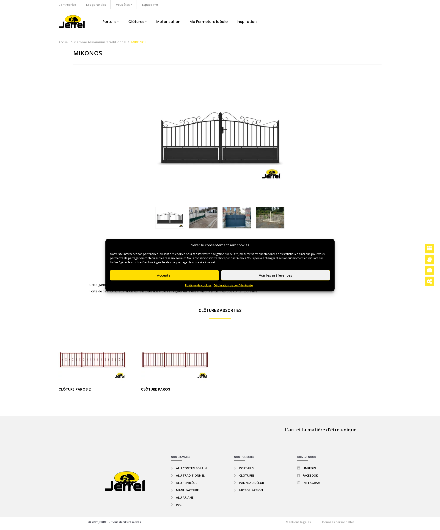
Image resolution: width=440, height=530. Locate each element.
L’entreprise (67, 5)
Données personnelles (338, 522)
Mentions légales (298, 522)
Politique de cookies (198, 285)
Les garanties (96, 5)
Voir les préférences (275, 275)
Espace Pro (150, 5)
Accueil (63, 42)
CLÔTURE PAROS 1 (156, 389)
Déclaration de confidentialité (233, 285)
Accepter (164, 275)
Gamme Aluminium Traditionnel (100, 42)
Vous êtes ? (124, 5)
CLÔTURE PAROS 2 (74, 389)
